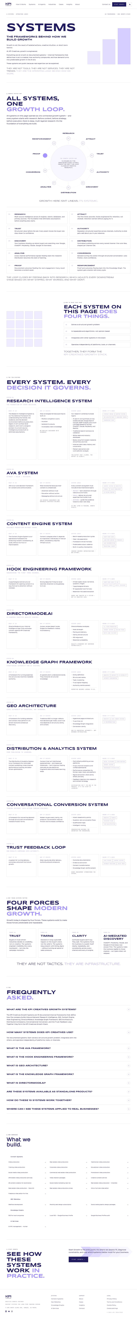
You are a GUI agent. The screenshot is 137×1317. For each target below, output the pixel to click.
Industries (52, 4)
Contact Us (106, 4)
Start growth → (78, 1259)
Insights (69, 4)
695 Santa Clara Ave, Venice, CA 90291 (22, 1307)
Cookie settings (112, 1308)
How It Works (21, 4)
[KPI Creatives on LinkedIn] (6, 1311)
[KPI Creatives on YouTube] (9, 1311)
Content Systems (57, 1299)
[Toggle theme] (130, 4)
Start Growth (119, 4)
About (77, 4)
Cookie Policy (111, 1305)
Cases (61, 4)
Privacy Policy (112, 1299)
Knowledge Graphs (57, 1305)
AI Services (55, 1308)
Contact (82, 1308)
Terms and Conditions (114, 1302)
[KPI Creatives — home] (8, 4)
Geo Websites (56, 1302)
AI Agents (41, 4)
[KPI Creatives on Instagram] (12, 1311)
